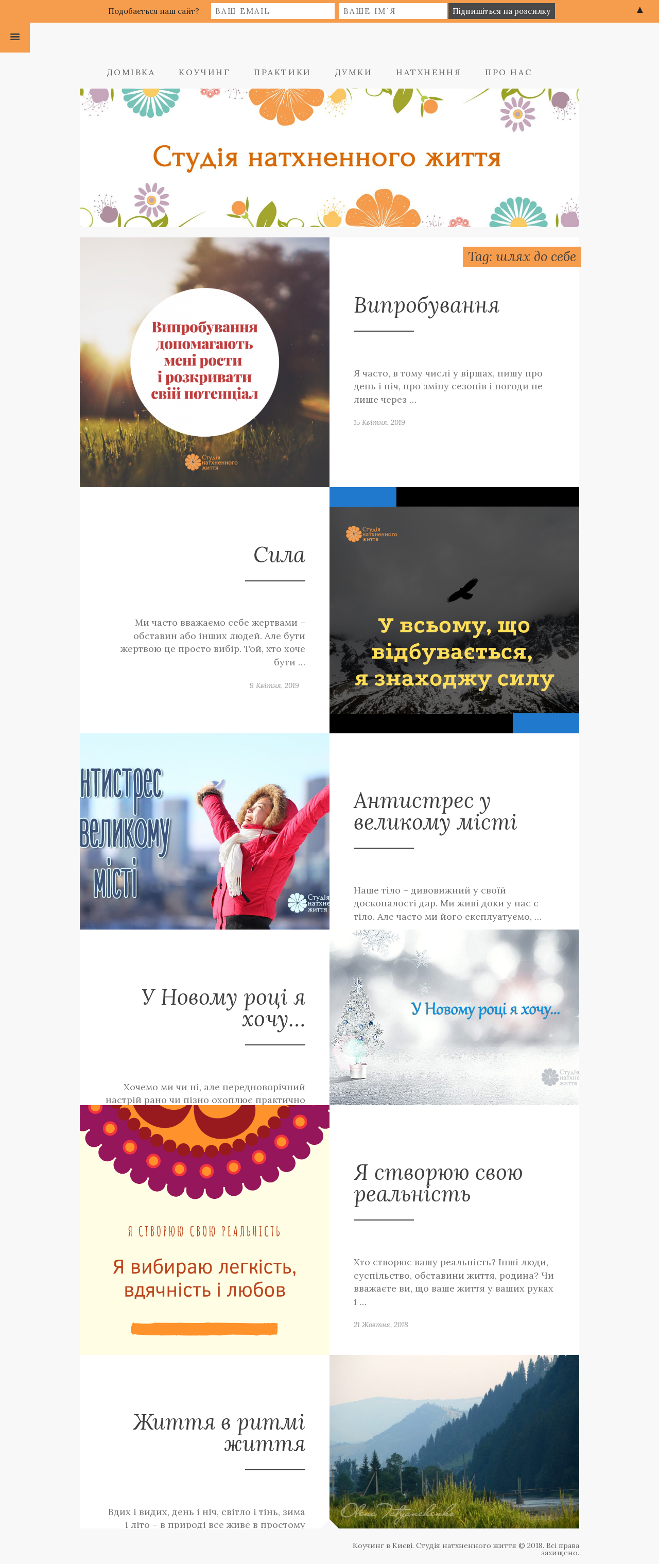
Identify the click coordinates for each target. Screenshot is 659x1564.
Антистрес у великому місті (435, 810)
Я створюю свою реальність (438, 1182)
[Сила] (454, 609)
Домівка (131, 72)
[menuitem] (142, 72)
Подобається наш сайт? (153, 11)
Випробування (426, 304)
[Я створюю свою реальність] (205, 1229)
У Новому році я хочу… (223, 1007)
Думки (354, 72)
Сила (279, 554)
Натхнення (428, 72)
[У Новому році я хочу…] (454, 1016)
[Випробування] (205, 361)
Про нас (508, 72)
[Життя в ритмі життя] (454, 1440)
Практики (282, 72)
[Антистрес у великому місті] (205, 830)
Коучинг (204, 72)
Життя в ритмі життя (219, 1432)
